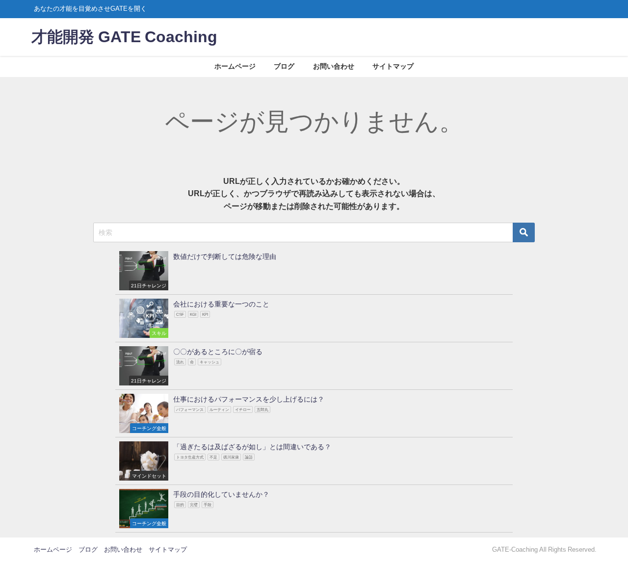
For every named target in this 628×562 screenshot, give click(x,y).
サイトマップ (393, 66)
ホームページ (235, 66)
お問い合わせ (333, 66)
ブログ (284, 66)
